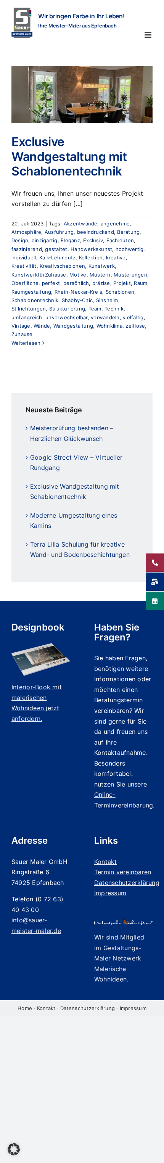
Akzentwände (81, 223)
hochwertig (129, 249)
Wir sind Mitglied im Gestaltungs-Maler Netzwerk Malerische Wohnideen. (119, 958)
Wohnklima (109, 326)
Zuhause (22, 334)
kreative (116, 257)
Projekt (122, 283)
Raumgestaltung (31, 292)
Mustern (100, 275)
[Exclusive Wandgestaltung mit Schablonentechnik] (82, 94)
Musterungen (130, 275)
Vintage (21, 326)
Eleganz (70, 240)
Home (25, 1008)
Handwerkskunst (91, 249)
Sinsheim (107, 300)
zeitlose (135, 326)
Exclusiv (93, 240)
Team (94, 309)
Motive (77, 275)
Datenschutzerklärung (87, 1008)
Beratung (128, 232)
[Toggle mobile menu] (149, 35)
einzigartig (45, 240)
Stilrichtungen (28, 309)
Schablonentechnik (34, 300)
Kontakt (46, 1008)
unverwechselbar (66, 317)
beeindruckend (95, 232)
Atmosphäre (26, 232)
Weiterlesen (26, 343)
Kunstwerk (101, 266)
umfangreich (26, 317)
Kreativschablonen (62, 266)
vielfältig (133, 317)
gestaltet (56, 249)
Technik (114, 309)
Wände (42, 326)
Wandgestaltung (73, 326)
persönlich (76, 283)
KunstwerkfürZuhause (38, 275)
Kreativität (24, 266)
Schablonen (120, 292)
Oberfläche (25, 283)
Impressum (133, 1008)
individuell (23, 257)
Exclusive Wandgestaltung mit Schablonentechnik (69, 156)
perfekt (51, 283)
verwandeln (105, 317)
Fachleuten (120, 240)
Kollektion (91, 257)
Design (19, 240)
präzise (101, 283)
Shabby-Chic (77, 300)
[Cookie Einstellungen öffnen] (14, 1153)
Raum (140, 283)
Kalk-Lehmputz (57, 257)
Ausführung (59, 232)
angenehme (115, 223)
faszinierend (26, 249)
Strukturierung (67, 309)
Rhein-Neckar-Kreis (78, 292)
